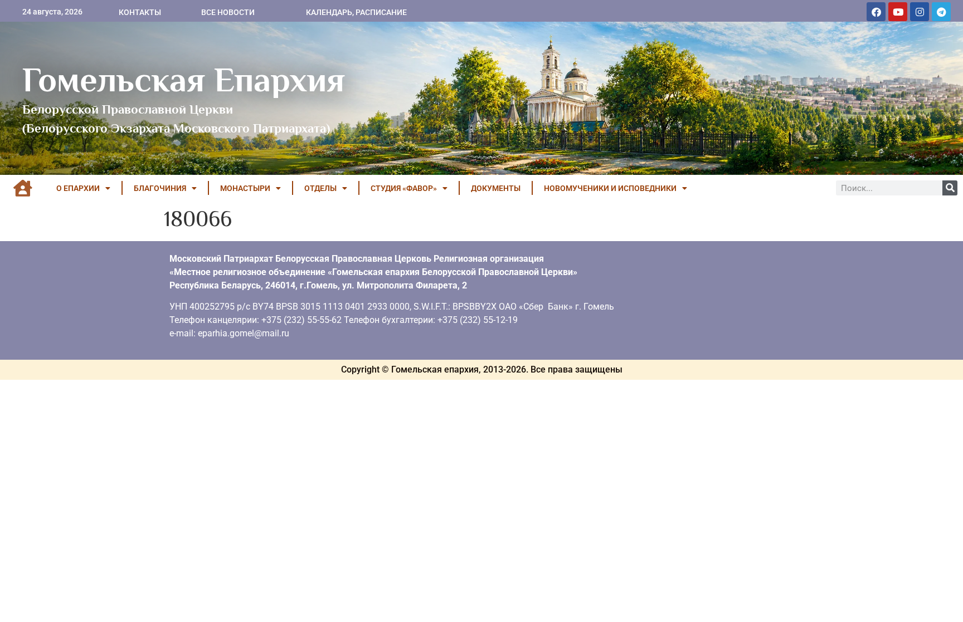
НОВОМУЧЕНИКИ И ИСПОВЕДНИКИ (610, 188)
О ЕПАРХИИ (78, 188)
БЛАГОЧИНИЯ (160, 188)
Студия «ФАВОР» (404, 188)
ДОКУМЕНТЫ (496, 188)
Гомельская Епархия (183, 79)
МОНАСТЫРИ (245, 188)
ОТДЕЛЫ (320, 188)
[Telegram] (941, 11)
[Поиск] (949, 187)
